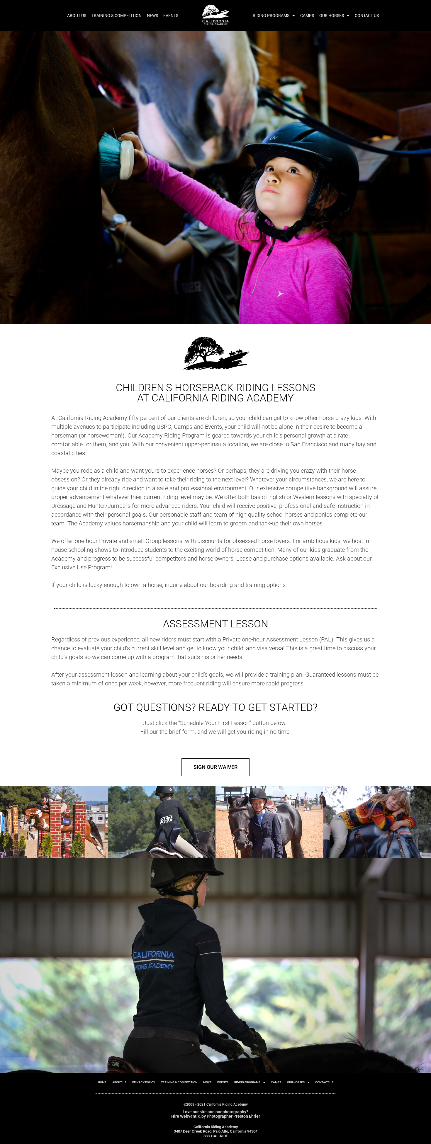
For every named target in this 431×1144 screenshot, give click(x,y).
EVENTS (170, 15)
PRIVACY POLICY (143, 1082)
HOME (102, 1082)
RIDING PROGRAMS (271, 15)
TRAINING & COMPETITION (116, 15)
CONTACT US (367, 15)
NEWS (152, 15)
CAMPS (307, 15)
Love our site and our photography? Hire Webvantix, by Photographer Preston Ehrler (215, 1114)
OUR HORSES (331, 15)
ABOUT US (76, 15)
